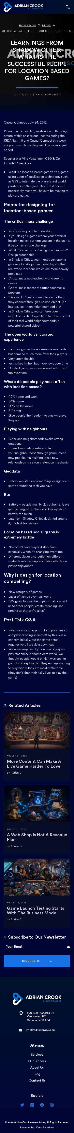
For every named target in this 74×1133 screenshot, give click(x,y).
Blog (46, 25)
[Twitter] (22, 1105)
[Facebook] (42, 1105)
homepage (27, 25)
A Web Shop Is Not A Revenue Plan (37, 837)
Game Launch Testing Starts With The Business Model (35, 910)
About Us (37, 1067)
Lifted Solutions (44, 1127)
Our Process (37, 1061)
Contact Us (37, 1080)
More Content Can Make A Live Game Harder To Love (34, 763)
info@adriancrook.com (40, 1030)
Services (37, 1054)
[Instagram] (52, 1105)
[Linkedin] (32, 1105)
